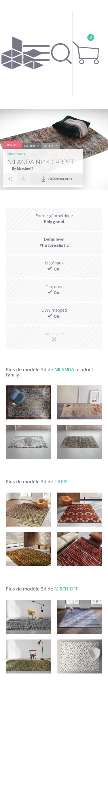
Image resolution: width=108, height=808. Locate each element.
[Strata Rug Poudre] (80, 549)
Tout (11, 154)
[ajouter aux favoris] (23, 179)
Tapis (21, 154)
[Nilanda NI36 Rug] (28, 402)
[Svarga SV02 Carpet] (28, 617)
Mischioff (66, 589)
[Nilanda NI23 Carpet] (80, 442)
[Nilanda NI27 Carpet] (28, 442)
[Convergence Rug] (28, 510)
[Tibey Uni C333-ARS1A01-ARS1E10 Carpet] (80, 617)
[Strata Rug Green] (28, 549)
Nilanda (64, 369)
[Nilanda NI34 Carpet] (80, 402)
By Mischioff (22, 168)
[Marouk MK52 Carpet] (80, 656)
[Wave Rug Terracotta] (80, 510)
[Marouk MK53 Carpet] (28, 656)
